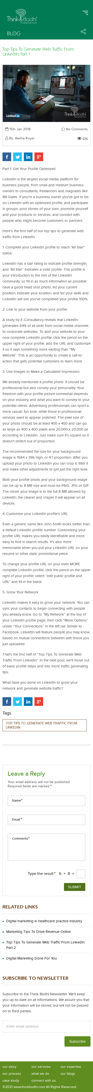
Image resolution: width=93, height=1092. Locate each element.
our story (9, 1066)
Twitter (17, 156)
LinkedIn (28, 156)
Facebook (6, 156)
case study (10, 1080)
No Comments (76, 129)
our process (11, 1073)
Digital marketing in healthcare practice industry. (44, 921)
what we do (40, 1073)
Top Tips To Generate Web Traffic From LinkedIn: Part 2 (45, 945)
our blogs (68, 1073)
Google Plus (38, 156)
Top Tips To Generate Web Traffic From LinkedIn (41, 725)
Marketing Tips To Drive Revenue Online (38, 931)
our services (41, 1066)
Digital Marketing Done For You (31, 958)
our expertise (71, 1066)
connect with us (43, 1080)
